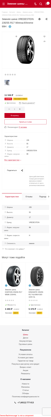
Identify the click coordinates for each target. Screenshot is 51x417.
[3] (10, 75)
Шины (25, 335)
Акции (25, 370)
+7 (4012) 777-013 (26, 402)
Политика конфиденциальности (25, 396)
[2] (8, 75)
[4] (13, 75)
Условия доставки (25, 357)
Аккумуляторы (25, 341)
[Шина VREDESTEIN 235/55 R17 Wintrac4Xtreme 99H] (25, 49)
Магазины (25, 387)
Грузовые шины (25, 344)
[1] (5, 75)
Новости (25, 384)
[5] (15, 75)
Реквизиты (25, 373)
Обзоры (25, 393)
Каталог (25, 330)
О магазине (25, 379)
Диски (25, 338)
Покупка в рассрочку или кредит (25, 364)
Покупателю (25, 350)
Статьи (26, 390)
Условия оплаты (26, 354)
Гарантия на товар (25, 361)
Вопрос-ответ (25, 367)
